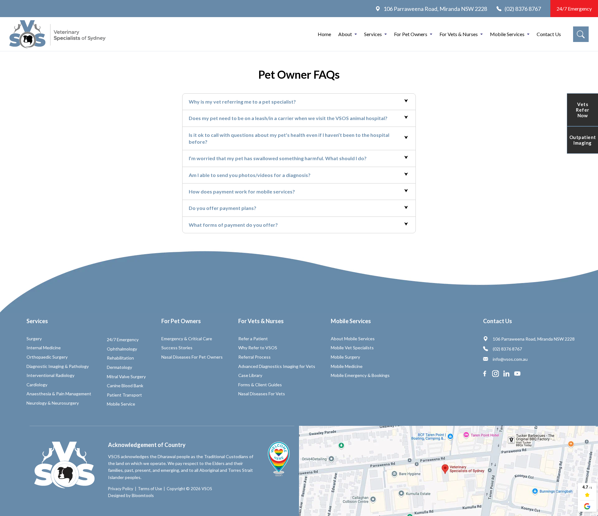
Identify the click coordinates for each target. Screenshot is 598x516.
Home (324, 34)
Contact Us (549, 34)
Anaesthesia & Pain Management (58, 393)
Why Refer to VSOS (257, 347)
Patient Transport (124, 394)
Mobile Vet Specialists (352, 347)
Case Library (250, 375)
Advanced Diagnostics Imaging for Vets (276, 366)
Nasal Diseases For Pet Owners (192, 357)
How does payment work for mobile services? (242, 191)
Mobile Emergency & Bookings (360, 375)
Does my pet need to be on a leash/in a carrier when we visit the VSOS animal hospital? (288, 118)
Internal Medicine (43, 347)
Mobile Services (507, 34)
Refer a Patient (253, 338)
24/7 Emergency (574, 9)
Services (373, 34)
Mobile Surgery (345, 357)
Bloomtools (143, 495)
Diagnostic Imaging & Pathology (57, 366)
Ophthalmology (122, 348)
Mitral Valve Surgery (126, 376)
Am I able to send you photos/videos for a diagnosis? (250, 175)
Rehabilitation (120, 357)
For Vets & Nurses (458, 34)
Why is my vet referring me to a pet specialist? (242, 102)
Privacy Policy (120, 488)
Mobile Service (121, 404)
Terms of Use (150, 488)
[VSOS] (57, 34)
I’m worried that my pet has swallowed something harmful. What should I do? (278, 158)
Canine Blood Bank (125, 385)
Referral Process (254, 357)
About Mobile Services (353, 338)
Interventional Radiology (50, 375)
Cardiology (36, 384)
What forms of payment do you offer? (233, 225)
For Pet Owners (410, 34)
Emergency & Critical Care (186, 338)
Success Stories (176, 347)
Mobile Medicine (347, 366)
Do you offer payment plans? (222, 208)
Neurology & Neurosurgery (52, 403)
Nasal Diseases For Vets (261, 393)
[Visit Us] (448, 471)
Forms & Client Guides (260, 384)
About (345, 34)
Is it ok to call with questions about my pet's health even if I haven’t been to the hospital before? (289, 138)
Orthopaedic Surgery (47, 357)
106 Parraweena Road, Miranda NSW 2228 (435, 9)
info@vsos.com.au (510, 359)
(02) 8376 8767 (523, 9)
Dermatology (119, 367)
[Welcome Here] (279, 459)
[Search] (581, 34)
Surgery (34, 338)
